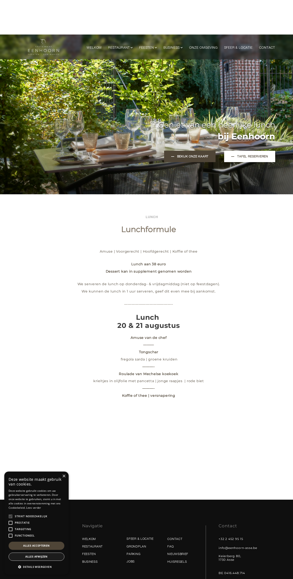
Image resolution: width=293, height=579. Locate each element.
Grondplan (136, 546)
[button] (36, 567)
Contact (267, 47)
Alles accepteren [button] (36, 545)
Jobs (131, 561)
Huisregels (177, 561)
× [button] (63, 476)
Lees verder (33, 508)
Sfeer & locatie (238, 47)
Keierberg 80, (230, 556)
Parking (133, 554)
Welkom (94, 47)
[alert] (36, 523)
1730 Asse (226, 560)
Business (171, 47)
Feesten (146, 47)
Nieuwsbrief (177, 554)
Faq (170, 546)
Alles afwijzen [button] (36, 556)
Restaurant (119, 47)
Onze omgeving (203, 47)
